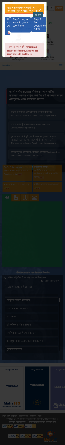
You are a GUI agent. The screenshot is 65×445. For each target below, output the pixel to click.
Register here (23, 25)
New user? (20, 26)
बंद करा (38, 14)
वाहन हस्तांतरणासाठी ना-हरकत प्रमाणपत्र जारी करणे (24, 9)
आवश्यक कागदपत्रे (15, 47)
